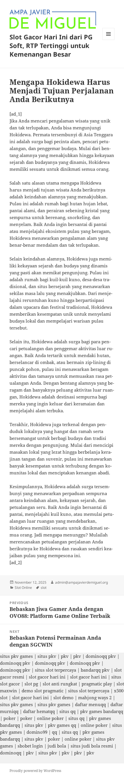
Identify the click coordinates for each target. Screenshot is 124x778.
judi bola (57, 746)
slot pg (31, 684)
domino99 (37, 732)
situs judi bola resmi (92, 746)
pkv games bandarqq (101, 711)
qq (54, 732)
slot (43, 587)
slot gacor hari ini (47, 677)
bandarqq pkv (95, 670)
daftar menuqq (90, 704)
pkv (65, 656)
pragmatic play (97, 684)
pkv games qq (62, 725)
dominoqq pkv (101, 656)
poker (9, 718)
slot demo (63, 697)
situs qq (67, 711)
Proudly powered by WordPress (35, 770)
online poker (50, 718)
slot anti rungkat (60, 684)
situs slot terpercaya (55, 670)
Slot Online (23, 587)
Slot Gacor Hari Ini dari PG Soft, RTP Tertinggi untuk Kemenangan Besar (51, 45)
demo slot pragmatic (42, 690)
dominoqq (10, 753)
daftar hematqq (39, 711)
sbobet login (30, 746)
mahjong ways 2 (95, 697)
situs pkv (46, 656)
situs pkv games (16, 656)
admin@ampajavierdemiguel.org (81, 582)
